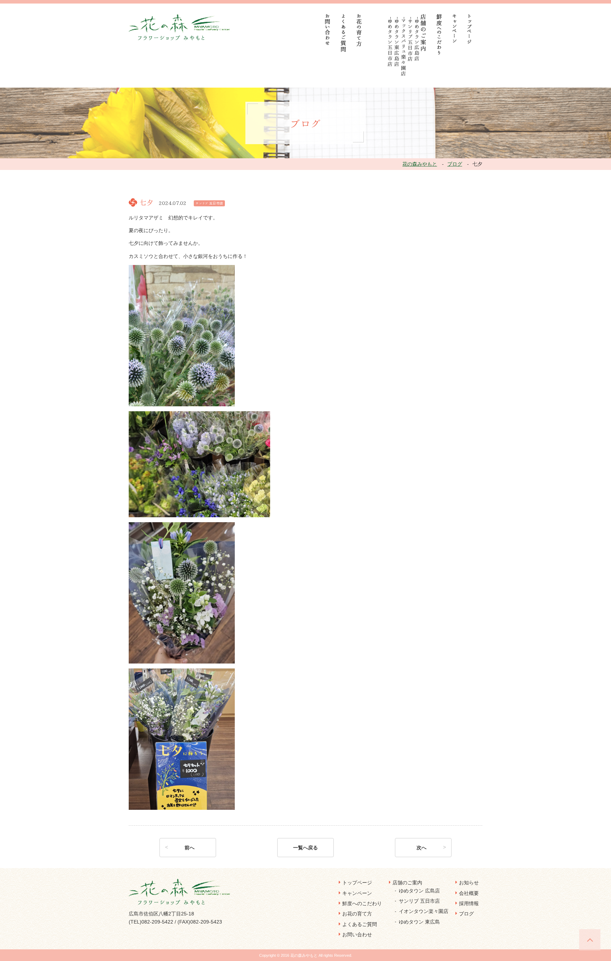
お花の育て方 (357, 913)
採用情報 (469, 903)
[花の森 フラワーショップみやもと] (180, 27)
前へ (189, 847)
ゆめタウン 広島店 (419, 891)
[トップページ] (469, 28)
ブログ (466, 913)
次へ (421, 847)
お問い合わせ (357, 934)
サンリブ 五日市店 (419, 901)
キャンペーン (357, 893)
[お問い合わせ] (328, 29)
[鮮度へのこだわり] (439, 34)
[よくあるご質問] (344, 33)
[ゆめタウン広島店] (417, 40)
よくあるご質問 (359, 924)
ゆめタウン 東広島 (419, 922)
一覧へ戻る (305, 847)
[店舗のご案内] (423, 32)
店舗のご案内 (407, 882)
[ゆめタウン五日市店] (390, 42)
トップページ (357, 882)
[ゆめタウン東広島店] (397, 42)
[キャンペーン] (454, 28)
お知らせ (469, 882)
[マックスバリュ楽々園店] (403, 47)
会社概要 (469, 893)
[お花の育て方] (359, 30)
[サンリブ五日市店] (410, 40)
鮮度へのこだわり (362, 903)
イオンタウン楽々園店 (423, 911)
